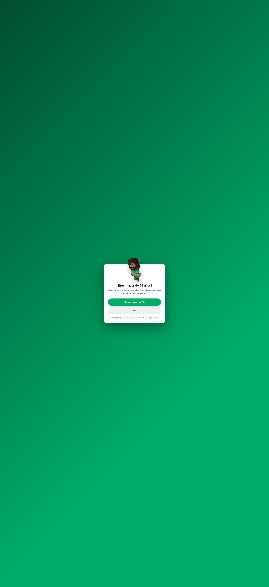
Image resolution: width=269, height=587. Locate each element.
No (134, 310)
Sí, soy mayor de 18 (134, 302)
